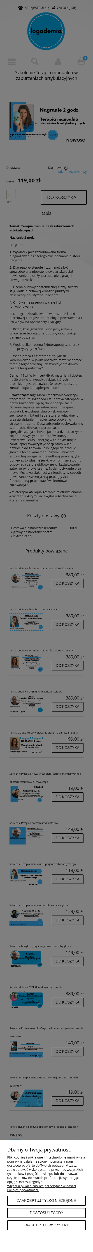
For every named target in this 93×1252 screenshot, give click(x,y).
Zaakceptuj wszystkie (46, 1225)
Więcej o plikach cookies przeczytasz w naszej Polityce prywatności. (41, 1188)
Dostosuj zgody (46, 1213)
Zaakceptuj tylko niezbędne (46, 1200)
